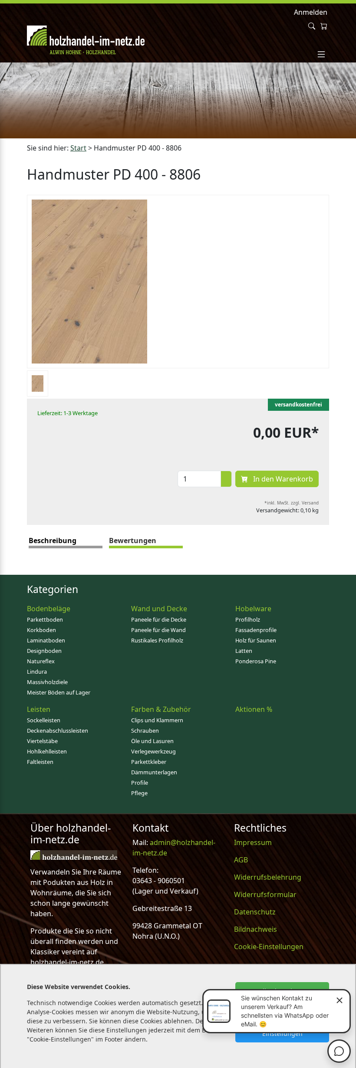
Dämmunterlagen (154, 772)
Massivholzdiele (47, 682)
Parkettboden (45, 619)
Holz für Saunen (255, 640)
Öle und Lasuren (152, 741)
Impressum (253, 842)
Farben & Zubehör (161, 709)
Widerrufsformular (265, 894)
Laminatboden (46, 640)
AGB (241, 860)
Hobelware (253, 608)
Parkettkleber (148, 762)
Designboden (44, 651)
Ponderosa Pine (255, 661)
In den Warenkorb (282, 479)
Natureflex (41, 661)
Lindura (37, 671)
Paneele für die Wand (158, 630)
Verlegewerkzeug (153, 751)
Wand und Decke (159, 608)
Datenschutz (255, 912)
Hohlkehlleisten (47, 751)
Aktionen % (253, 709)
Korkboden (41, 630)
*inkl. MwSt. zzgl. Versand (291, 503)
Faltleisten (40, 762)
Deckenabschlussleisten (57, 730)
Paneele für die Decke (158, 619)
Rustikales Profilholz (157, 640)
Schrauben (145, 730)
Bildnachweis (255, 929)
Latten (243, 651)
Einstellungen (282, 1033)
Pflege (139, 793)
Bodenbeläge (48, 608)
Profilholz (247, 619)
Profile (139, 782)
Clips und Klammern (157, 720)
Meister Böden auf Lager (58, 692)
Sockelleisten (43, 720)
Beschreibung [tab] (52, 540)
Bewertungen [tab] (132, 540)
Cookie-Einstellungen (268, 946)
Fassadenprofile (256, 630)
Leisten (38, 709)
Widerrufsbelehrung (267, 877)
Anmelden (310, 12)
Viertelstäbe (42, 741)
